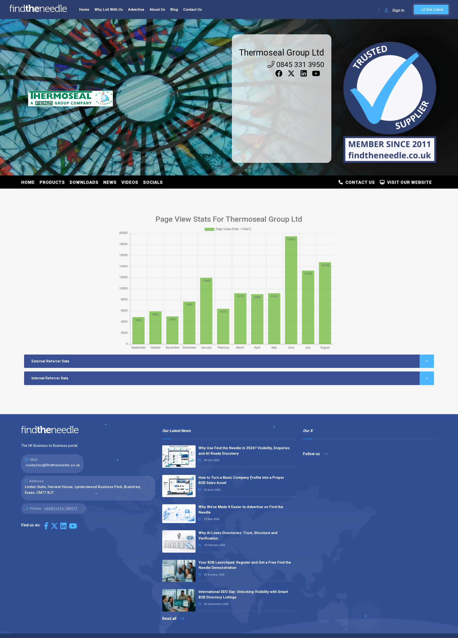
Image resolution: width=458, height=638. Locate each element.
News (110, 182)
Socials (153, 182)
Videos (129, 182)
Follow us (312, 454)
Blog (174, 9)
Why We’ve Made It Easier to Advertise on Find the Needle (240, 510)
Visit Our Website (408, 182)
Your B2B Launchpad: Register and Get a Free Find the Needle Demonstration (244, 565)
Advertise (136, 9)
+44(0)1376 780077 (61, 508)
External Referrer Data (50, 361)
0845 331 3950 (299, 64)
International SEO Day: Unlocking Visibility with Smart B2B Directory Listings (243, 594)
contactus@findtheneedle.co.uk (53, 465)
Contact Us (192, 9)
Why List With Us (108, 9)
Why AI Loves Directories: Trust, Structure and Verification (237, 535)
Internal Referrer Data (49, 378)
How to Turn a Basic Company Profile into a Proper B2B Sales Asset (241, 480)
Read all (169, 618)
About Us (157, 9)
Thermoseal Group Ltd (281, 53)
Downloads (84, 182)
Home (84, 9)
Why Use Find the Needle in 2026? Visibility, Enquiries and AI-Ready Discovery (244, 451)
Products (52, 182)
